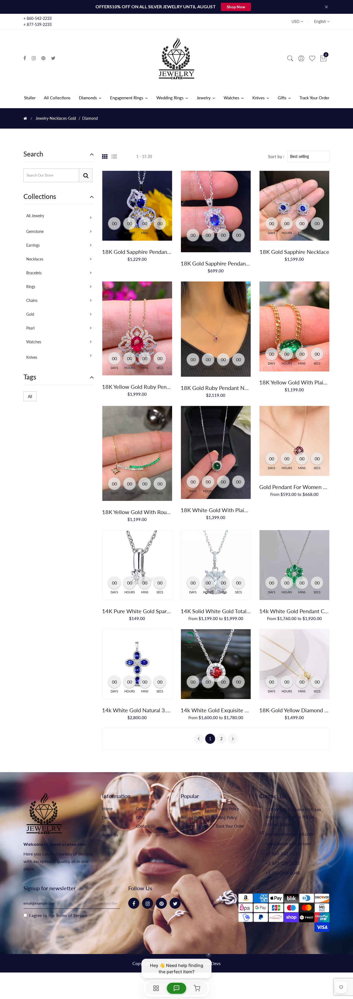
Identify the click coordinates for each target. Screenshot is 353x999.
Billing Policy (226, 817)
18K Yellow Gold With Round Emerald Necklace (160, 512)
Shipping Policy (193, 808)
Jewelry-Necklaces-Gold (56, 118)
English (320, 21)
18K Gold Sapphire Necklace (294, 251)
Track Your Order (230, 826)
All (30, 396)
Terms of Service (194, 826)
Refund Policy (192, 817)
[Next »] (233, 739)
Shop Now (236, 6)
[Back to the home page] (25, 118)
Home (107, 808)
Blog (105, 826)
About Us (110, 835)
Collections (145, 808)
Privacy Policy (227, 808)
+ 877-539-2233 (37, 24)
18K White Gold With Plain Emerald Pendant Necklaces (248, 510)
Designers (110, 817)
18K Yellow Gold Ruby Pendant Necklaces (153, 386)
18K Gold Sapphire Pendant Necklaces (149, 251)
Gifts (140, 817)
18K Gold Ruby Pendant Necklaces (223, 387)
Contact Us (145, 826)
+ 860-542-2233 (37, 18)
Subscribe (108, 903)
